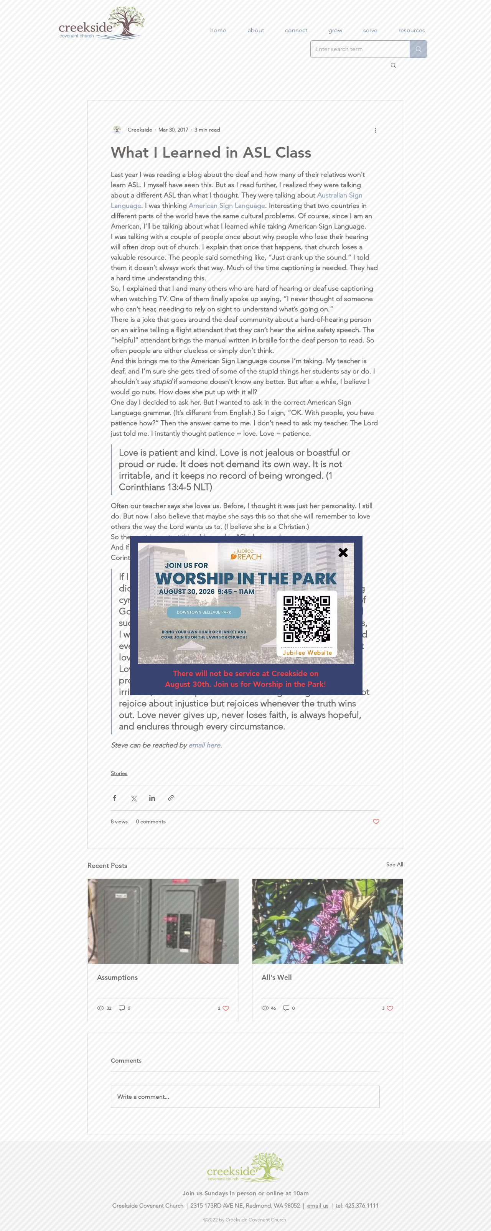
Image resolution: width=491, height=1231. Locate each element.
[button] (343, 552)
